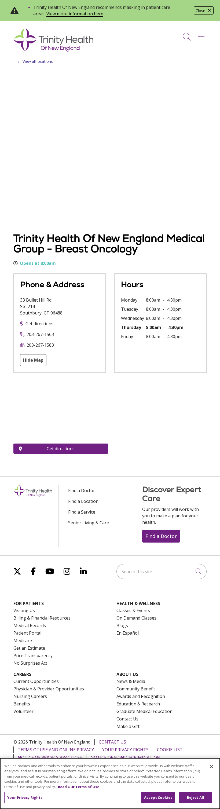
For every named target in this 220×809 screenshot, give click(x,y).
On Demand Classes (136, 618)
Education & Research (138, 704)
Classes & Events (133, 610)
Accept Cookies (158, 797)
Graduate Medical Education (144, 711)
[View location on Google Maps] (60, 408)
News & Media (130, 681)
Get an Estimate (29, 648)
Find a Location (83, 501)
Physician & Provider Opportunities (48, 689)
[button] (202, 35)
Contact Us (127, 719)
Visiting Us (24, 610)
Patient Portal (27, 633)
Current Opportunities (36, 681)
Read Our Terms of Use (78, 786)
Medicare (22, 640)
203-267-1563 (40, 334)
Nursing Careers (30, 696)
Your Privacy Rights (125, 750)
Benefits (21, 704)
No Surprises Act (30, 663)
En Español (127, 633)
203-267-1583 (40, 345)
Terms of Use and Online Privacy (56, 750)
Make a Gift (128, 726)
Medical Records (29, 625)
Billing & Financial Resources (42, 618)
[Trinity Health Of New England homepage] (53, 50)
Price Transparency (33, 655)
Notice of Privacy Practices (50, 757)
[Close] (211, 767)
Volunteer (23, 711)
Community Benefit (135, 689)
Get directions (39, 324)
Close (200, 10)
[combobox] (161, 571)
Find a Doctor (81, 490)
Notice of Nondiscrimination (125, 757)
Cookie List (170, 750)
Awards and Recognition (140, 696)
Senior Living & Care (88, 523)
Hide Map (33, 360)
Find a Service (81, 512)
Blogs (122, 625)
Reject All (195, 797)
